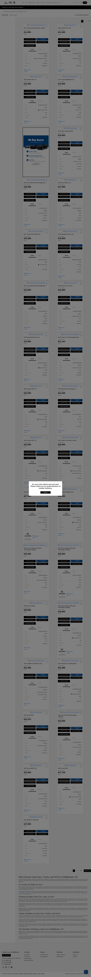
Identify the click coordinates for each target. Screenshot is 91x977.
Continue (45, 492)
